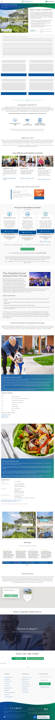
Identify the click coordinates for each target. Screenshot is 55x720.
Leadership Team (8, 688)
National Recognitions (9, 692)
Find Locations (45, 683)
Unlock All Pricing (28, 249)
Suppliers (6, 690)
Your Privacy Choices (10, 716)
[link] (8, 556)
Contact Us (7, 685)
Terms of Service (38, 713)
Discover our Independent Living (9, 179)
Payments (6, 683)
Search (11, 595)
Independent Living (5, 414)
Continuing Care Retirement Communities (26, 688)
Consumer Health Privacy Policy (20, 711)
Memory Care (4, 417)
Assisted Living (4, 416)
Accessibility (6, 712)
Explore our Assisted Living (27, 178)
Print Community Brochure (35, 658)
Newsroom (7, 694)
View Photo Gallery (6, 30)
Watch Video (28, 636)
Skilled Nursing (25, 683)
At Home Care (25, 692)
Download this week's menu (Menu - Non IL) (11, 500)
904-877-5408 (50, 1)
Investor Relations (8, 696)
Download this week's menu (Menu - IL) (10, 501)
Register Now (38, 198)
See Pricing (19, 658)
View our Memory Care (44, 179)
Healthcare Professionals (7, 680)
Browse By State (44, 687)
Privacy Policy (10, 711)
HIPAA (5, 711)
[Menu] (1, 1)
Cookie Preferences (19, 716)
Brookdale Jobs (8, 677)
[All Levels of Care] (45, 680)
